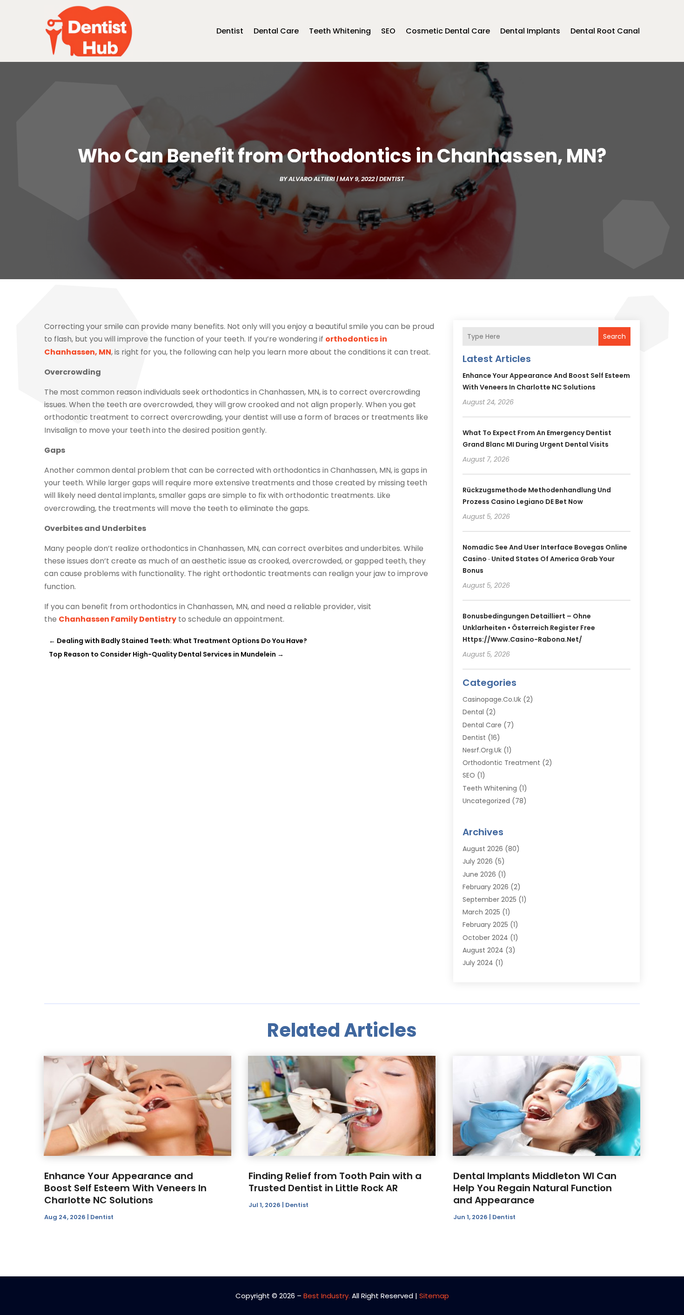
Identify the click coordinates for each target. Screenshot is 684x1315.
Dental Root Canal (605, 31)
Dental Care (276, 31)
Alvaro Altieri (311, 178)
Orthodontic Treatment (501, 762)
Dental (473, 712)
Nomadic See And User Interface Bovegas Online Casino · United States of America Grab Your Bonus (545, 559)
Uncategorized (486, 800)
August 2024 (483, 950)
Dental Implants (530, 31)
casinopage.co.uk (492, 699)
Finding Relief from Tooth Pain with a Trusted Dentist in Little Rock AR (335, 1181)
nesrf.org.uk (482, 750)
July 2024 (478, 962)
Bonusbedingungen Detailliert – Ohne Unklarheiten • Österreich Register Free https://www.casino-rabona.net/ (529, 627)
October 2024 (485, 937)
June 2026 (479, 874)
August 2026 (483, 848)
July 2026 (478, 861)
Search (614, 336)
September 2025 (489, 899)
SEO (388, 31)
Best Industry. (326, 1296)
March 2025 (481, 912)
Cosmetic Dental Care (448, 31)
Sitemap (434, 1296)
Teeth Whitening (340, 31)
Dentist (229, 31)
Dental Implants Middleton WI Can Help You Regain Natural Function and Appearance (535, 1188)
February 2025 (485, 924)
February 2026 (486, 887)
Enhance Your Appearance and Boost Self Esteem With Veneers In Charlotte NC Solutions (125, 1188)
